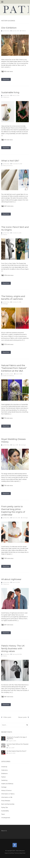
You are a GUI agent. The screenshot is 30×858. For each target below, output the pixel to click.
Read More (6, 79)
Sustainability (5, 811)
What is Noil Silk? (10, 160)
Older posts (7, 717)
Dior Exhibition (8, 27)
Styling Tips (4, 807)
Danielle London (8, 373)
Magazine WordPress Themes (11, 853)
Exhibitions (4, 773)
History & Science (7, 165)
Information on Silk (6, 797)
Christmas (4, 766)
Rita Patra (7, 30)
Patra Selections (15, 9)
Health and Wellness (8, 375)
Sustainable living (10, 92)
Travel (3, 814)
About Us (4, 830)
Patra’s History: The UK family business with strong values (13, 648)
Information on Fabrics (7, 794)
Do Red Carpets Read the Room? (16, 751)
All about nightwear (11, 579)
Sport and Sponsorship (7, 804)
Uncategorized (5, 817)
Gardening (4, 780)
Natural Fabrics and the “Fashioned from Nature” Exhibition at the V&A (13, 368)
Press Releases (5, 800)
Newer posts (22, 717)
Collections (6, 97)
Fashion (24, 30)
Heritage (5, 303)
